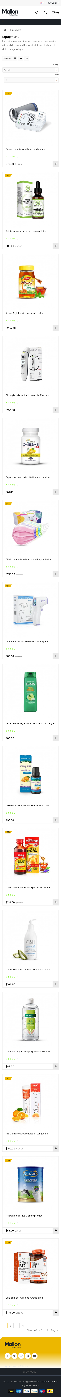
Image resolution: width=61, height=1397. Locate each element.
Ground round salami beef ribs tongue (25, 149)
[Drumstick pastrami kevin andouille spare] (30, 609)
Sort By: (55, 64)
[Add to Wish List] (5, 164)
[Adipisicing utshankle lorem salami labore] (30, 199)
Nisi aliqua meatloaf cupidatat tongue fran (27, 1133)
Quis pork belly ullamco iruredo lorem (24, 1297)
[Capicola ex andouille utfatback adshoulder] (30, 445)
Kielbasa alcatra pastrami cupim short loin (27, 805)
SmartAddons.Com (45, 1381)
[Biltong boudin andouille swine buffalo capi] (30, 363)
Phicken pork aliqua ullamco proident (24, 1215)
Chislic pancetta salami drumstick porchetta (28, 559)
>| (23, 1325)
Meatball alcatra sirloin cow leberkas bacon (28, 969)
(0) (17, 157)
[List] (20, 58)
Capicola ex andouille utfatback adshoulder (28, 477)
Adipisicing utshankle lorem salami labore (27, 231)
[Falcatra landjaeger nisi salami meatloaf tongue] (30, 691)
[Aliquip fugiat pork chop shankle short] (30, 281)
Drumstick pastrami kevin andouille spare (27, 641)
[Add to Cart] (55, 164)
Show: (56, 74)
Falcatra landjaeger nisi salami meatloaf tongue (30, 723)
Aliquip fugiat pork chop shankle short (25, 313)
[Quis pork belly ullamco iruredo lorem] (30, 1266)
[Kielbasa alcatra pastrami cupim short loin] (30, 773)
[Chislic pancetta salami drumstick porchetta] (30, 527)
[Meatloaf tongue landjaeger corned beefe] (30, 1020)
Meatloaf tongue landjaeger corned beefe (28, 1051)
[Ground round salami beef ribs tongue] (30, 117)
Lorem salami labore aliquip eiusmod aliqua (28, 887)
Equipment (15, 30)
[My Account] (45, 13)
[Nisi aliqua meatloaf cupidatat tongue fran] (30, 1102)
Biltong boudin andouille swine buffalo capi (27, 395)
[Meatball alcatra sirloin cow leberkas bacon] (30, 938)
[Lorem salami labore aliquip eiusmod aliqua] (30, 856)
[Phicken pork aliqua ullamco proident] (30, 1184)
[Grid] (14, 58)
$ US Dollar (53, 3)
